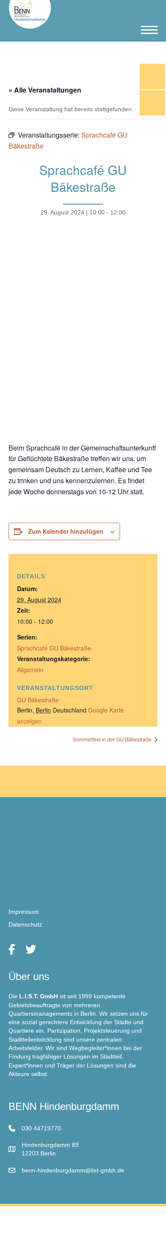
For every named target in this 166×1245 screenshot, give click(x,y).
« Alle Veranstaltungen (45, 90)
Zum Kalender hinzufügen (65, 531)
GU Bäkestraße (38, 700)
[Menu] (149, 30)
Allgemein (30, 669)
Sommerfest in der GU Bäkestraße (113, 739)
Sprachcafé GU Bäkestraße (54, 648)
